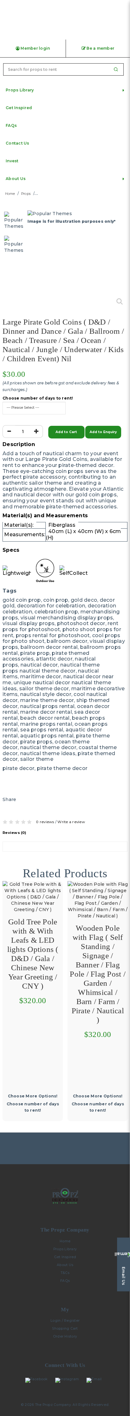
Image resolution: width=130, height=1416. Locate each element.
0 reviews (45, 822)
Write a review (71, 822)
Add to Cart (66, 432)
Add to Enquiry (103, 432)
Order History (65, 1336)
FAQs (65, 1281)
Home (10, 194)
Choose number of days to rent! (38, 398)
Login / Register (65, 1321)
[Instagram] (68, 1380)
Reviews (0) (14, 832)
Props (26, 194)
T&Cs (65, 1273)
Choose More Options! (33, 1096)
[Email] (95, 1380)
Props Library (65, 1249)
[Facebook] (38, 1380)
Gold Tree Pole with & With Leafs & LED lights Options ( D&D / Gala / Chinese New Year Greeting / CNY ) (32, 953)
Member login (35, 48)
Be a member (100, 48)
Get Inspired (65, 1257)
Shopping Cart (65, 1328)
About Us (65, 1265)
